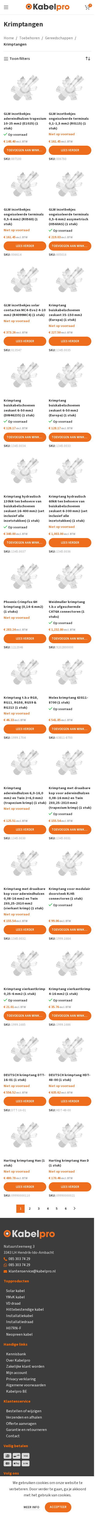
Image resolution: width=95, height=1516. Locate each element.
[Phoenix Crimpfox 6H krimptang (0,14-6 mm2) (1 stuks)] (25, 577)
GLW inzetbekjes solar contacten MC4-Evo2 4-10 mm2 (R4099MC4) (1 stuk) (25, 310)
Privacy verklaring (21, 1379)
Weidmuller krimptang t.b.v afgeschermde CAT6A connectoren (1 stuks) (67, 609)
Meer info (32, 1507)
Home (9, 38)
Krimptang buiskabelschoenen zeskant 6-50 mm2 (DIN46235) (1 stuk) (19, 408)
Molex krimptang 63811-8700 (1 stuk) (68, 700)
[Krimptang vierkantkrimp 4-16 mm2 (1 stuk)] (70, 964)
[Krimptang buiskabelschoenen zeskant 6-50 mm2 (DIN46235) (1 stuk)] (25, 375)
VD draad (13, 1303)
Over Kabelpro (18, 1360)
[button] (25, 150)
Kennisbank (16, 1354)
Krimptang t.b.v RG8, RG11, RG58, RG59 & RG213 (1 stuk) (21, 702)
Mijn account (16, 1372)
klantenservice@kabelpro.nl (32, 1271)
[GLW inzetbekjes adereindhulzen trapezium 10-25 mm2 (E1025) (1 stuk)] (25, 88)
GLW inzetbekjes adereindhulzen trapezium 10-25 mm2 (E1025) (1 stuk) (25, 121)
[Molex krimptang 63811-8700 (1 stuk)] (70, 672)
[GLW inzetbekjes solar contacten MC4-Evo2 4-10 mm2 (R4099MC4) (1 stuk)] (25, 280)
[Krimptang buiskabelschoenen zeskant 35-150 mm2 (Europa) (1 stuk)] (70, 280)
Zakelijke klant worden (25, 1366)
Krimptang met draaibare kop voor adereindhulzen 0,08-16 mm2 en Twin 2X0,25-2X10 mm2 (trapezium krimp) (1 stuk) (70, 798)
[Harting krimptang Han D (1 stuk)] (70, 1135)
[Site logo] (47, 7)
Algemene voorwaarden (26, 1385)
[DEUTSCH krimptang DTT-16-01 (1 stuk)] (25, 1050)
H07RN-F (13, 1328)
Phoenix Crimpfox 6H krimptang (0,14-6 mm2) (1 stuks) (23, 606)
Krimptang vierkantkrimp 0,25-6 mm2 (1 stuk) (24, 991)
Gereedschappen (59, 38)
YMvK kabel (15, 1297)
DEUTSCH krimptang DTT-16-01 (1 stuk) (24, 1077)
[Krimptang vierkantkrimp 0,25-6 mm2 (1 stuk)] (25, 964)
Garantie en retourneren (26, 1429)
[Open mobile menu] (6, 7)
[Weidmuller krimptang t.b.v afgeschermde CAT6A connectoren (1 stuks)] (70, 577)
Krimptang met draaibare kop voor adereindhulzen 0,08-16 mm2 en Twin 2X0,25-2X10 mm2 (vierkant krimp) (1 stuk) (24, 898)
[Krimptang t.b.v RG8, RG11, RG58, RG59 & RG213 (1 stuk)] (25, 672)
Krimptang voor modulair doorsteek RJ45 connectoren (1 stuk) (69, 893)
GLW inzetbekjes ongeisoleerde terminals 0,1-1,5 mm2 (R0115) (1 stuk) (69, 121)
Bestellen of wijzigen (23, 1411)
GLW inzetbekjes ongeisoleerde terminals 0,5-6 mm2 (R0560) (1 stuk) (24, 217)
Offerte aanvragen (21, 1423)
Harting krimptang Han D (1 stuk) (69, 1163)
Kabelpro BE (16, 1391)
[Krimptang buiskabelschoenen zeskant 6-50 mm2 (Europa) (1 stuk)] (70, 375)
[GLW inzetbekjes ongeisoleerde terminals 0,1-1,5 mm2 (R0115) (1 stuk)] (70, 88)
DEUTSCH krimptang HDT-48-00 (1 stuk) (69, 1077)
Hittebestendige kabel (25, 1309)
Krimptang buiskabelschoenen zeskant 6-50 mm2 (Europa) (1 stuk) (64, 408)
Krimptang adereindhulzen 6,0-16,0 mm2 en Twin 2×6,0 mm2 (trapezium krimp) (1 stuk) (25, 795)
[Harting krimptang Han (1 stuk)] (25, 1135)
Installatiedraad (19, 1322)
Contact (13, 1436)
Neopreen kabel (19, 1334)
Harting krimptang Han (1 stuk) (24, 1163)
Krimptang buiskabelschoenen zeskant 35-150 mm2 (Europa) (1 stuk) (65, 312)
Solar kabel (15, 1291)
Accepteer (58, 1507)
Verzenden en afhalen (24, 1417)
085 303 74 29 (19, 1259)
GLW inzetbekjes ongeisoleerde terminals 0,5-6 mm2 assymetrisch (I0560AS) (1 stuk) (69, 217)
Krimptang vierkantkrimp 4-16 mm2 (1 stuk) (69, 991)
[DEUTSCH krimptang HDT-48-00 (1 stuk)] (70, 1050)
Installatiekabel (19, 1315)
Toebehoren (29, 38)
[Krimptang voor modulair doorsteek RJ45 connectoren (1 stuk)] (70, 863)
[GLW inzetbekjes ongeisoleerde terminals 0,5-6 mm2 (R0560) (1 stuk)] (25, 184)
